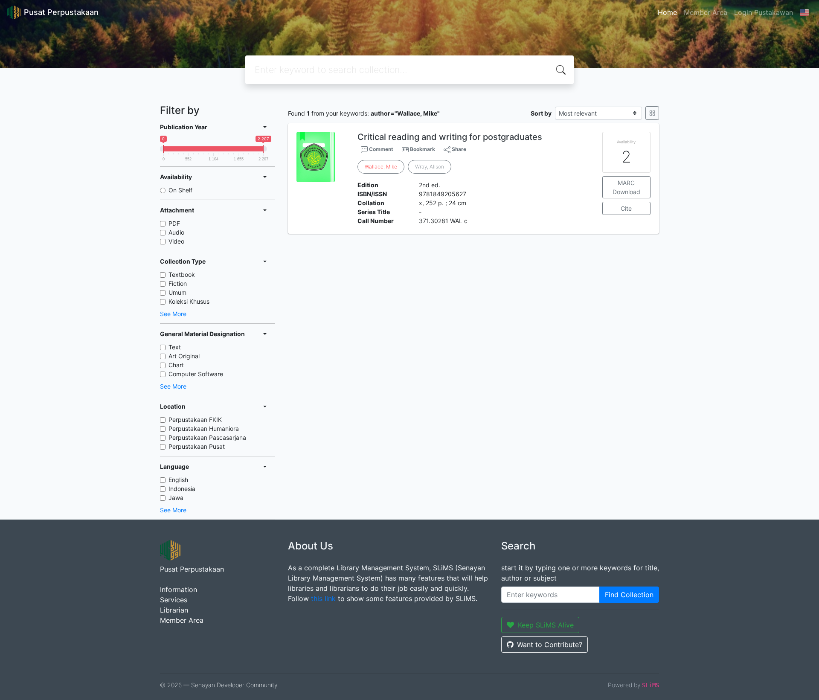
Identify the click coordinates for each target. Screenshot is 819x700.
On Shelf (180, 190)
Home (667, 12)
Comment (380, 149)
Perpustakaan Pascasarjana (207, 437)
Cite (626, 208)
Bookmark (422, 149)
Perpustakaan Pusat (196, 446)
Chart (176, 365)
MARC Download (626, 187)
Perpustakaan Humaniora (203, 428)
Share (458, 149)
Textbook (181, 274)
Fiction (177, 283)
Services (173, 599)
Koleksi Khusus (188, 301)
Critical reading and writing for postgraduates (449, 137)
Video (176, 241)
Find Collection (629, 594)
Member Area (705, 12)
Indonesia (181, 488)
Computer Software (195, 374)
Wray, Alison (429, 166)
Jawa (175, 497)
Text (174, 347)
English (178, 479)
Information (178, 589)
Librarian (174, 610)
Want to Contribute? (549, 644)
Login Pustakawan (763, 12)
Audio (176, 232)
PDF (174, 223)
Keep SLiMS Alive (546, 625)
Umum (177, 292)
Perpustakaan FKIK (195, 419)
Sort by (541, 113)
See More (173, 313)
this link (323, 598)
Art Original (184, 356)
